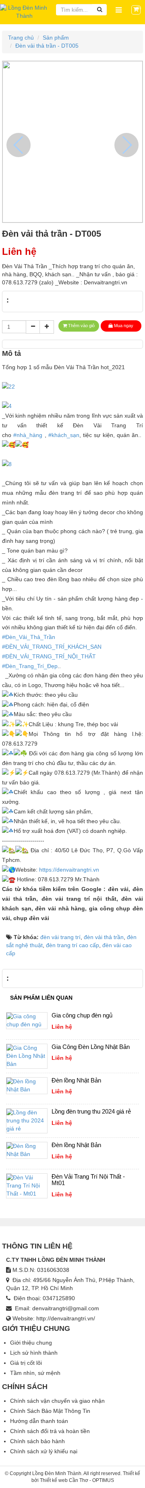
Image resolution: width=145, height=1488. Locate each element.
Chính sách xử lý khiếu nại (43, 1451)
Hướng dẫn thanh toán (39, 1421)
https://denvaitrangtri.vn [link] (69, 869)
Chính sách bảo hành (37, 1441)
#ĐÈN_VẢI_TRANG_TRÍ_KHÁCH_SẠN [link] (52, 646)
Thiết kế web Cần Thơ (64, 1480)
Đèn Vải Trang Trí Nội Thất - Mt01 (88, 1180)
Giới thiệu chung (31, 1342)
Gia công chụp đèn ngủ (82, 1015)
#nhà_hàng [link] (27, 435)
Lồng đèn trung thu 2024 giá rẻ (91, 1111)
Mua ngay (123, 325)
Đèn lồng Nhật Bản (76, 1080)
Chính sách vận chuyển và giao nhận (57, 1401)
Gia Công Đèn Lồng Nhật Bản (91, 1046)
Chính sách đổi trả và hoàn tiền (50, 1431)
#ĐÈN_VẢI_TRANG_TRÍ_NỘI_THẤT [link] (49, 656)
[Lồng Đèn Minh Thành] (24, 11)
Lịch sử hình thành (34, 1352)
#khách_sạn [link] (63, 435)
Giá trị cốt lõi (26, 1363)
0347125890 (59, 1298)
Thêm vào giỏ (81, 325)
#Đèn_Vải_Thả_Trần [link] (28, 637)
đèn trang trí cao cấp (72, 945)
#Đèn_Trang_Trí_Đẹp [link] (30, 666)
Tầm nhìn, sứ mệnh (35, 1373)
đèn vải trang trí (60, 937)
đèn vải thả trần (104, 937)
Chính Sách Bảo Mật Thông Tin (50, 1411)
